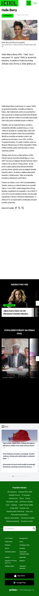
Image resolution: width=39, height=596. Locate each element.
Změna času (13, 498)
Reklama (7, 545)
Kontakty (22, 548)
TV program (26, 495)
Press (21, 541)
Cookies (7, 557)
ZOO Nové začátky (26, 502)
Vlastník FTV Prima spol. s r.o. (11, 562)
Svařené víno (24, 508)
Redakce (22, 561)
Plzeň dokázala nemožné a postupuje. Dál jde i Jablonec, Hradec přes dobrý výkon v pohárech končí (19, 456)
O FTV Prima (9, 538)
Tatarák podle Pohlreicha (15, 511)
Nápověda (23, 557)
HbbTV (7, 548)
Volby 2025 (14, 508)
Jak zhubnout (12, 492)
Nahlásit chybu (9, 566)
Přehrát (7, 367)
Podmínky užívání (10, 552)
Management (24, 538)
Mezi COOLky (8, 370)
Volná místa (8, 541)
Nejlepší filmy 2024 (25, 492)
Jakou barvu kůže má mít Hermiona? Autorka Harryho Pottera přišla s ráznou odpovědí (15, 312)
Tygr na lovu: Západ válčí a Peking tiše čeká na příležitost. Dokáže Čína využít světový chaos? (19, 444)
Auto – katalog (11, 505)
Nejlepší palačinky (12, 521)
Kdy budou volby (12, 502)
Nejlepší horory (14, 495)
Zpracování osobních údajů (24, 553)
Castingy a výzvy (24, 545)
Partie (21, 498)
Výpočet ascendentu (11, 518)
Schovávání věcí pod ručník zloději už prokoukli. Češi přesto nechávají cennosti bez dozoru (19, 466)
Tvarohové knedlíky (28, 518)
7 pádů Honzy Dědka (25, 505)
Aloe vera (29, 511)
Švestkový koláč (27, 521)
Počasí (27, 498)
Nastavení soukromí (23, 567)
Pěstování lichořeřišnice (19, 515)
